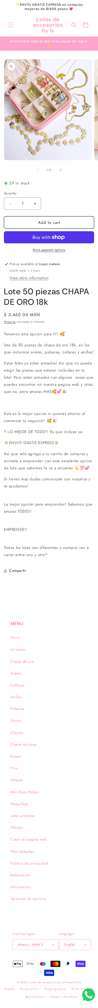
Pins (14, 768)
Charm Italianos (23, 744)
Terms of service (82, 989)
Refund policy (35, 997)
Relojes (16, 780)
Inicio (15, 637)
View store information (29, 277)
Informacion (20, 886)
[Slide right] (60, 170)
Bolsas (15, 756)
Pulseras (17, 708)
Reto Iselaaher (22, 851)
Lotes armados (22, 815)
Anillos (16, 697)
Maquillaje (19, 803)
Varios (15, 720)
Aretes (15, 673)
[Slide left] (37, 170)
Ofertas (16, 827)
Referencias (20, 875)
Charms (17, 732)
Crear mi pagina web (28, 839)
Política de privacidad (29, 863)
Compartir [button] (17, 570)
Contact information (64, 997)
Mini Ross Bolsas (24, 792)
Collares (17, 685)
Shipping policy (55, 989)
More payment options (49, 250)
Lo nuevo (18, 649)
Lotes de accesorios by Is (47, 982)
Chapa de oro (22, 661)
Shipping (10, 322)
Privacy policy (29, 989)
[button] (10, 25)
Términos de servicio (28, 898)
